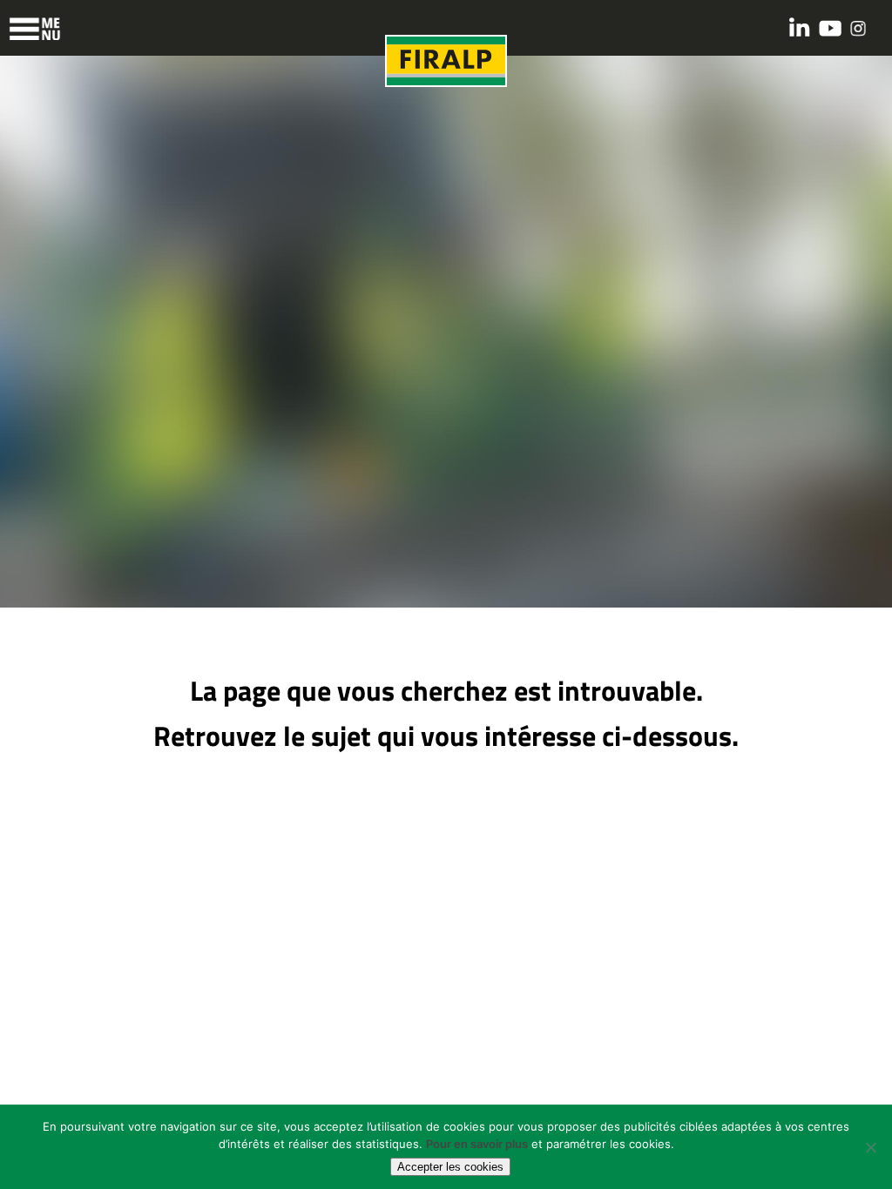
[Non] (870, 1147)
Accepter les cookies (450, 1166)
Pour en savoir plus (477, 1144)
